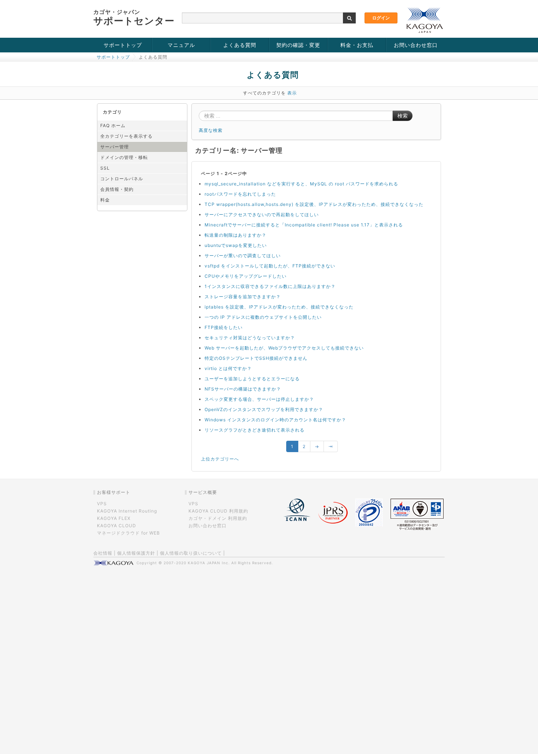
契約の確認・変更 (298, 45)
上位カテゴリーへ (220, 459)
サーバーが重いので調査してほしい (243, 255)
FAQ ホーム (113, 125)
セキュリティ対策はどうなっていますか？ (250, 337)
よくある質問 (239, 45)
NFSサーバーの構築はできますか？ (243, 389)
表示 (292, 93)
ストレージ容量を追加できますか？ (243, 296)
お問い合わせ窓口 (416, 45)
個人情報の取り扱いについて (191, 553)
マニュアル (181, 45)
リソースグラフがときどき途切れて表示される (255, 430)
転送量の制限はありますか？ (235, 235)
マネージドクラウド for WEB (128, 533)
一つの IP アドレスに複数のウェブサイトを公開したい (263, 317)
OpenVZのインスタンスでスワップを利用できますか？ (264, 409)
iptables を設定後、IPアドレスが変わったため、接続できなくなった (279, 307)
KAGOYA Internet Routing (127, 511)
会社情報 (102, 553)
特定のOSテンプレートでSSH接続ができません (256, 358)
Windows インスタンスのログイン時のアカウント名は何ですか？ (275, 419)
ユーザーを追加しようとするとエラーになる (252, 378)
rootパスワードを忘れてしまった (240, 194)
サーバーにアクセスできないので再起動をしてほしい (262, 214)
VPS (102, 503)
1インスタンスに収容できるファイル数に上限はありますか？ (270, 286)
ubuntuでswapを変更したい (236, 245)
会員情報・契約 (117, 189)
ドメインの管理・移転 (124, 157)
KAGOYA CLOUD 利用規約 (218, 511)
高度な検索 (211, 130)
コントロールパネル (121, 178)
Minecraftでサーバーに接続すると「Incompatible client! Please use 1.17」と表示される (304, 225)
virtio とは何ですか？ (228, 368)
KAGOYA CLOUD (116, 525)
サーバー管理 (114, 146)
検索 (402, 116)
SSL (105, 168)
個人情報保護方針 (136, 553)
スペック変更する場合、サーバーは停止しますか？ (259, 399)
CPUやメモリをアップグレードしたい (246, 276)
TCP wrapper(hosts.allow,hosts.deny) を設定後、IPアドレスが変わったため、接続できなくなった (314, 204)
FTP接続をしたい (224, 327)
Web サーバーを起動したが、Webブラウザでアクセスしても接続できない (284, 348)
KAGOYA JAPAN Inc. (209, 563)
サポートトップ (123, 45)
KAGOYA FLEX (114, 518)
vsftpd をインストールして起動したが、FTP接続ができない (270, 266)
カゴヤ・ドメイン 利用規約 (217, 518)
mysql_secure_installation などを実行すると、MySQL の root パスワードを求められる (301, 183)
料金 (105, 200)
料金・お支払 (356, 45)
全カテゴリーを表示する (126, 136)
